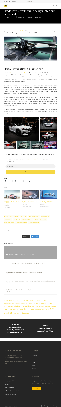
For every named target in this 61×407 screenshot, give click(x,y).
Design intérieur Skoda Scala (11, 216)
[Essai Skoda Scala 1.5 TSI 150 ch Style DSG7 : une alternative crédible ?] (12, 194)
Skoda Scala (43, 219)
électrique (25, 313)
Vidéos (33, 362)
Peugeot (7, 309)
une (10, 312)
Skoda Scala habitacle (21, 222)
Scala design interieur (34, 216)
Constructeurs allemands (9, 303)
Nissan (48, 306)
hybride (49, 303)
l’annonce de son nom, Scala (15, 31)
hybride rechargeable (8, 306)
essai (38, 303)
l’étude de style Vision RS (17, 73)
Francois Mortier (10, 17)
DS (27, 303)
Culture (34, 369)
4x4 (5, 300)
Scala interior (16, 219)
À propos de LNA (9, 381)
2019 (10, 300)
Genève (44, 303)
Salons (33, 365)
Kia (14, 306)
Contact (7, 384)
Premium (19, 309)
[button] (56, 6)
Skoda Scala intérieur (34, 222)
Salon (32, 309)
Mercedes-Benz (43, 306)
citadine (38, 300)
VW (20, 313)
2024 (18, 300)
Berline (27, 300)
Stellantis (47, 309)
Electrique (32, 303)
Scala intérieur (7, 219)
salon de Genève (38, 309)
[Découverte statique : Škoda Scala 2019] (30, 194)
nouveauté (53, 306)
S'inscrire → (36, 388)
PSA (22, 309)
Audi (24, 300)
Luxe (33, 306)
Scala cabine (23, 216)
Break (35, 300)
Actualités (29, 17)
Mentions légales (9, 387)
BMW (31, 300)
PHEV (11, 309)
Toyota (6, 313)
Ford (41, 303)
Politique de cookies (10, 394)
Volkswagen (16, 313)
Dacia (25, 303)
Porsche (14, 309)
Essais (33, 359)
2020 (14, 300)
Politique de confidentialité (12, 391)
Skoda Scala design (9, 222)
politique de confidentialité (35, 159)
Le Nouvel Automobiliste (23, 306)
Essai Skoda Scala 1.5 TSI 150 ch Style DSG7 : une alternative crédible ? (11, 203)
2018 (7, 300)
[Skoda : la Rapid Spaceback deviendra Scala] (48, 194)
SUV (52, 309)
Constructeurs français (19, 303)
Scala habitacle (45, 216)
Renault (27, 309)
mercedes (37, 306)
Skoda (36, 219)
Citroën (43, 300)
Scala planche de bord (27, 219)
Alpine (21, 300)
